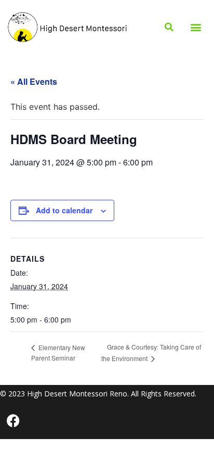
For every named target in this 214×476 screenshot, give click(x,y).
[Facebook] (13, 421)
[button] (196, 27)
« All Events (33, 81)
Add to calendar (64, 210)
